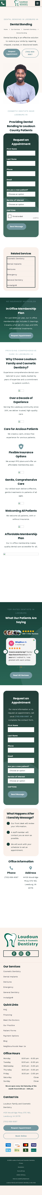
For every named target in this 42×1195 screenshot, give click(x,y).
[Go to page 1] (19, 667)
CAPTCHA (11, 210)
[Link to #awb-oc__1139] (37, 3)
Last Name (11, 159)
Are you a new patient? (17, 190)
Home (6, 29)
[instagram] (21, 954)
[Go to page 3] (22, 667)
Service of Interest (15, 200)
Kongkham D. (21, 642)
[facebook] (14, 954)
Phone (9, 169)
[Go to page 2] (21, 667)
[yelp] (28, 954)
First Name (12, 149)
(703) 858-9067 (22, 716)
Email (9, 180)
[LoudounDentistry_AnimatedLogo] (21, 1)
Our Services (15, 29)
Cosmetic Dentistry (29, 29)
